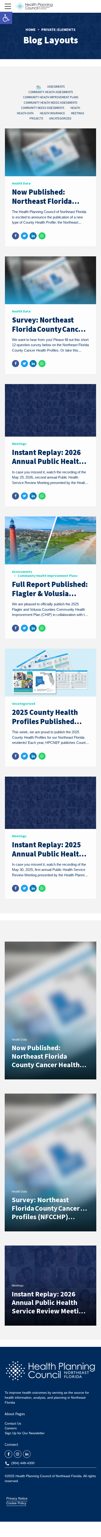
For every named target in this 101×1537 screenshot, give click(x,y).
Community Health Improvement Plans (48, 575)
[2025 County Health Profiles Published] (50, 695)
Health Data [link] (19, 1039)
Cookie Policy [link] (16, 1503)
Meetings (19, 443)
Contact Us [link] (13, 1423)
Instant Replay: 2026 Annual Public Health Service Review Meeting (47, 466)
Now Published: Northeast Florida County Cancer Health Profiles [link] (46, 1060)
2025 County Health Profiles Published (45, 717)
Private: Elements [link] (58, 29)
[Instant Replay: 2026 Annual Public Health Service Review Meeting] (50, 435)
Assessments (22, 571)
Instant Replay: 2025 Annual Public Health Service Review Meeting (47, 858)
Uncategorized (23, 703)
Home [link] (31, 29)
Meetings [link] (17, 1285)
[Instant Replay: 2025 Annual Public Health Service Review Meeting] (50, 828)
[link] (6, 18)
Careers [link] (11, 1428)
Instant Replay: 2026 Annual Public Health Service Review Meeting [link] (49, 1302)
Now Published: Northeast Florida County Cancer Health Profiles (48, 205)
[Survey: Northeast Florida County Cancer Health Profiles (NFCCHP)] (50, 303)
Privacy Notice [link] (16, 1498)
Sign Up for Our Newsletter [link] (25, 1433)
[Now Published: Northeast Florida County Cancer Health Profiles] (50, 175)
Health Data (21, 183)
